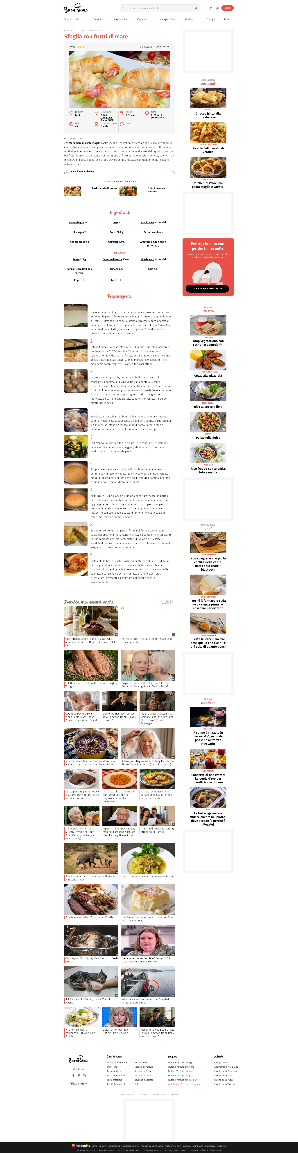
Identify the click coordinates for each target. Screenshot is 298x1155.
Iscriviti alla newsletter (207, 288)
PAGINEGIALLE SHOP (131, 1146)
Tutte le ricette (71, 19)
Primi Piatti (112, 1067)
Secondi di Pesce (143, 1071)
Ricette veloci (121, 19)
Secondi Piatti (141, 1062)
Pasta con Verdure (116, 1075)
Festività (97, 19)
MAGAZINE (208, 729)
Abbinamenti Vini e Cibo (226, 1067)
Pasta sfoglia (76, 222)
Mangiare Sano (168, 19)
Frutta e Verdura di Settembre (183, 1080)
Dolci (137, 1084)
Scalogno (78, 232)
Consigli (210, 19)
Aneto (114, 280)
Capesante (76, 241)
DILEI (179, 1146)
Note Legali (90, 1150)
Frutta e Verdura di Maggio (181, 1062)
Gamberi (113, 241)
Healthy (189, 19)
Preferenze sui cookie (125, 1150)
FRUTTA (208, 434)
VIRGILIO (102, 1146)
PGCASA (144, 1146)
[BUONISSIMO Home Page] (76, 8)
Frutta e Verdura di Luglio (180, 1071)
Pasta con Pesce (115, 1071)
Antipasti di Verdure (117, 1062)
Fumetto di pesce (112, 259)
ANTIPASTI (83, 31)
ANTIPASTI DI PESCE (96, 31)
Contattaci (145, 1095)
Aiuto (138, 1150)
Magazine (142, 19)
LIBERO (94, 1146)
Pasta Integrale (114, 1080)
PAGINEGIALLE (114, 1146)
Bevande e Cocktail (144, 1080)
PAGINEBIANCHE (156, 1146)
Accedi (227, 8)
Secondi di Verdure (144, 1067)
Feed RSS (174, 1095)
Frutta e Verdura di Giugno (181, 1067)
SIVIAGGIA (187, 1146)
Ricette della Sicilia (224, 1075)
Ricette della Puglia (224, 1080)
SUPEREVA (221, 1146)
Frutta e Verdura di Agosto (181, 1075)
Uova (115, 222)
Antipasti (208, 82)
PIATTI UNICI (208, 337)
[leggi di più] (173, 172)
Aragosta (145, 241)
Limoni (114, 269)
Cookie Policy (109, 1150)
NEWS (208, 810)
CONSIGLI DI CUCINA (208, 555)
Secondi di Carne (143, 1075)
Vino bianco (147, 222)
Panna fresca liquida (78, 269)
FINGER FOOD (208, 179)
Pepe (77, 280)
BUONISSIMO (210, 1146)
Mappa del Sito (160, 1095)
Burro (147, 232)
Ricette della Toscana (225, 1084)
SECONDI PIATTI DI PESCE (208, 372)
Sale (150, 269)
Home (66, 31)
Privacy (100, 1150)
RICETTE (74, 31)
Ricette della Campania (225, 1071)
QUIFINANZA (198, 1146)
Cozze (113, 232)
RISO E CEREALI (208, 403)
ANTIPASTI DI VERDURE (208, 145)
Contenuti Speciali (128, 1095)
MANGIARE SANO (208, 771)
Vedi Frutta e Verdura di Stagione (184, 1084)
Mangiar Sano (221, 1062)
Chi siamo (81, 1150)
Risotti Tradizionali (116, 1084)
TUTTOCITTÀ (170, 1146)
